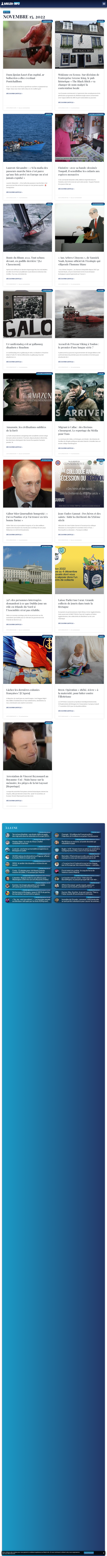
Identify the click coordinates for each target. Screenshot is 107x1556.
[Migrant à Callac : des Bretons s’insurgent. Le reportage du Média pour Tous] (79, 397)
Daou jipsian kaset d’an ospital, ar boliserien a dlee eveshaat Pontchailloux (25, 78)
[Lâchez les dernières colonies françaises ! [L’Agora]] (27, 660)
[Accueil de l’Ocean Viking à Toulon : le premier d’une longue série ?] (79, 314)
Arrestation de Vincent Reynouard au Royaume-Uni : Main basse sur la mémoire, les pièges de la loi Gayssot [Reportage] (27, 781)
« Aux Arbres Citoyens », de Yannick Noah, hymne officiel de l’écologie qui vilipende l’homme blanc (79, 261)
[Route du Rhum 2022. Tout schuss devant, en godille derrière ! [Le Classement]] (27, 228)
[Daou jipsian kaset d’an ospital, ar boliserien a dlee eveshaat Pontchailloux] (27, 45)
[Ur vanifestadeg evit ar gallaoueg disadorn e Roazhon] (27, 314)
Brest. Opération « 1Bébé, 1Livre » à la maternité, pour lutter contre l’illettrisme (78, 693)
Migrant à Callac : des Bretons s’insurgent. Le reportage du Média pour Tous (78, 430)
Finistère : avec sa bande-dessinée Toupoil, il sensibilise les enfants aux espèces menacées (79, 171)
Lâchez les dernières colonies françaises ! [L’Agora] (22, 691)
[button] (104, 4)
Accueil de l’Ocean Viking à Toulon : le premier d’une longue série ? (78, 345)
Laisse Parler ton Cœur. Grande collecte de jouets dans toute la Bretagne (76, 603)
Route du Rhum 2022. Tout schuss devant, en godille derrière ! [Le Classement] (25, 261)
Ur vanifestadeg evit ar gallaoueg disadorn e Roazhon (24, 345)
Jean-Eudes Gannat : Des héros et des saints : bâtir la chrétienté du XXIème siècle (79, 517)
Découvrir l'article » (14, 93)
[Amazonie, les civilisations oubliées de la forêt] (27, 397)
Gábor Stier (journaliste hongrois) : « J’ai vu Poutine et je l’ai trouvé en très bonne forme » (27, 517)
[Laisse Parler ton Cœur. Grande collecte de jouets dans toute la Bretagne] (79, 570)
